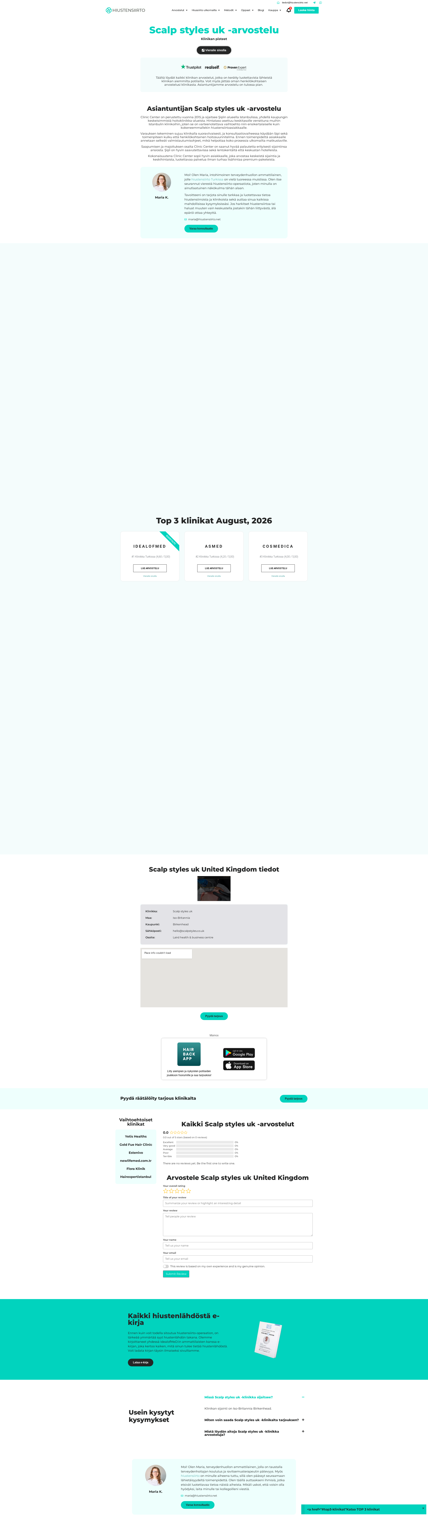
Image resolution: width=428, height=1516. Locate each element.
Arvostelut (178, 10)
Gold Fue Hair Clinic (136, 1145)
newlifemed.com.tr (135, 1161)
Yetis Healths (136, 1136)
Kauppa (273, 10)
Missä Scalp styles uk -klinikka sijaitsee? (238, 1397)
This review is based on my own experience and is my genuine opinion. (217, 1266)
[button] (254, 1397)
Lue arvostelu (150, 568)
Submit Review (176, 1273)
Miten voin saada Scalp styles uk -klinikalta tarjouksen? (251, 1420)
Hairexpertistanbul (135, 1177)
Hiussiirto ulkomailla (204, 10)
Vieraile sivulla (150, 576)
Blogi (261, 10)
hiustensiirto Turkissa (207, 179)
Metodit (229, 10)
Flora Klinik (136, 1169)
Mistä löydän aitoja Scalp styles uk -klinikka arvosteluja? (241, 1433)
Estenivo (136, 1153)
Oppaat (245, 10)
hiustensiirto (190, 1476)
